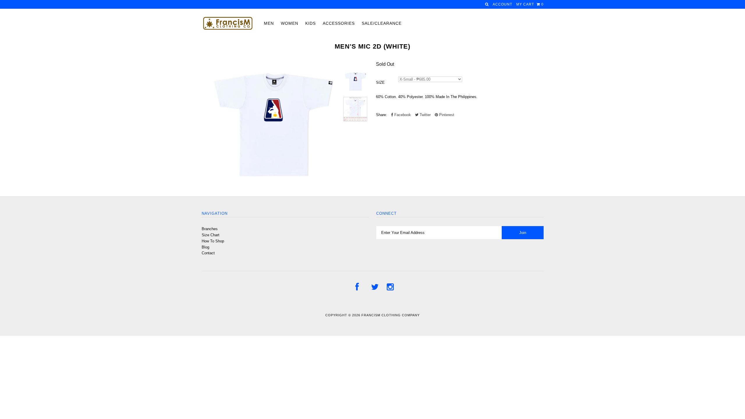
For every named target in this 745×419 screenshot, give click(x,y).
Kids (310, 23)
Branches (210, 229)
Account (502, 4)
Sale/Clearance (382, 23)
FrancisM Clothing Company (390, 315)
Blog (205, 247)
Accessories (339, 23)
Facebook (402, 115)
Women (289, 23)
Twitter (424, 115)
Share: (381, 115)
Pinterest (446, 115)
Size (380, 82)
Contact (208, 253)
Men (269, 23)
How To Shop (213, 241)
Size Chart (210, 235)
